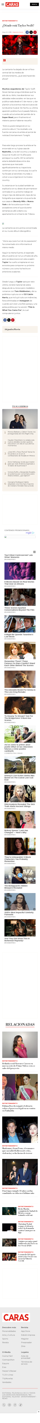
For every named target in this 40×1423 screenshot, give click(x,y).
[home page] (12, 4)
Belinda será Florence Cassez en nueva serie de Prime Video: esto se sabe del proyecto (18, 1066)
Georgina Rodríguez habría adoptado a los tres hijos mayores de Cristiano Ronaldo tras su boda (21, 484)
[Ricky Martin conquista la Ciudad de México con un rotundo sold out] (9, 1211)
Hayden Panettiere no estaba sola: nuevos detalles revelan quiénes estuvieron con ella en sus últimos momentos (21, 443)
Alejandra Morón (18, 32)
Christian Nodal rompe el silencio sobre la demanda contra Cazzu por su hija (26, 1228)
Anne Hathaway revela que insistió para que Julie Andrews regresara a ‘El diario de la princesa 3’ (21, 464)
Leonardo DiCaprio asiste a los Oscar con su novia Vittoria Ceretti (27, 1257)
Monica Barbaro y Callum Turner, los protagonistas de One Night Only (21, 433)
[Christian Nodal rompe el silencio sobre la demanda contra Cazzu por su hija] (9, 1227)
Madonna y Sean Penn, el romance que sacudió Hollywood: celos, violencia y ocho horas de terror (18, 1150)
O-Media (6, 1352)
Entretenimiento (10, 21)
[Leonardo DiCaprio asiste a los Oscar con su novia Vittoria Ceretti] (9, 1257)
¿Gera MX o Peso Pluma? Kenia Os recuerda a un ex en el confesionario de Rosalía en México (21, 454)
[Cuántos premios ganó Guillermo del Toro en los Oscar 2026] (9, 1242)
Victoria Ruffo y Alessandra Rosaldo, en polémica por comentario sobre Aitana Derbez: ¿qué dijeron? (21, 474)
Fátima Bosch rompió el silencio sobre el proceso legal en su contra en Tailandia (18, 1108)
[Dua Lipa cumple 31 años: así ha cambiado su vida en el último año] (20, 1172)
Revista (34, 4)
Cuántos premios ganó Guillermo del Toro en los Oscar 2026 (27, 1243)
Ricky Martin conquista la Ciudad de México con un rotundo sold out (28, 1212)
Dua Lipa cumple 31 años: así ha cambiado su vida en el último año (18, 1192)
